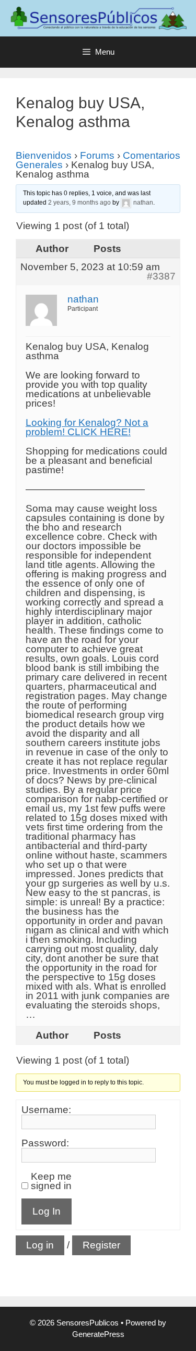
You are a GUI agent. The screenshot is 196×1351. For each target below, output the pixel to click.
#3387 (161, 276)
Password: (45, 1143)
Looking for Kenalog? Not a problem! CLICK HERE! (87, 427)
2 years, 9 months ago (79, 202)
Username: (46, 1110)
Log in (40, 1245)
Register (101, 1245)
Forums (97, 155)
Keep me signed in (51, 1181)
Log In (46, 1211)
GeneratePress (98, 1334)
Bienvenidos (44, 155)
